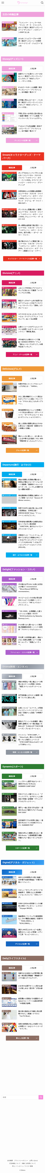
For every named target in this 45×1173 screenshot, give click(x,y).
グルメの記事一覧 (22, 450)
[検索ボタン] (42, 2)
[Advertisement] (22, 1069)
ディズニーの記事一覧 (22, 140)
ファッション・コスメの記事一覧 (22, 652)
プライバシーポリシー (21, 1160)
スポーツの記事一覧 (22, 848)
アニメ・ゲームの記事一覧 (22, 354)
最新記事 (12, 68)
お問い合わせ (33, 1160)
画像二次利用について (29, 1163)
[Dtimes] (22, 2)
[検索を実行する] (41, 1097)
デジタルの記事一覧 (22, 944)
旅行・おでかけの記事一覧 (22, 555)
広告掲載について (14, 1163)
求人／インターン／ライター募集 (22, 1166)
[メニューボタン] (3, 2)
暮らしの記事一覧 (22, 1038)
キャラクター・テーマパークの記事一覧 (22, 259)
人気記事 (33, 68)
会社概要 (10, 1160)
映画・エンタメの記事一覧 (22, 752)
